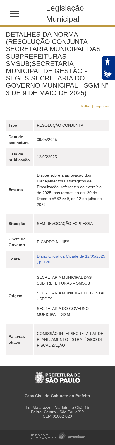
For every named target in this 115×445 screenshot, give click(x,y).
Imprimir (102, 106)
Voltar (86, 106)
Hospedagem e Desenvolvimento (58, 435)
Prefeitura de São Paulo (57, 375)
